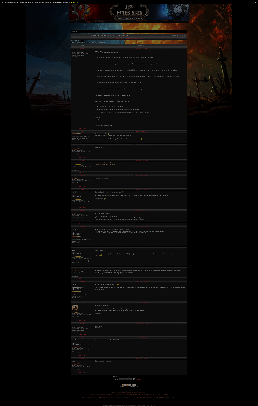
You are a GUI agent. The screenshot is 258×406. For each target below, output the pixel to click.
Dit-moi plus (74, 2)
